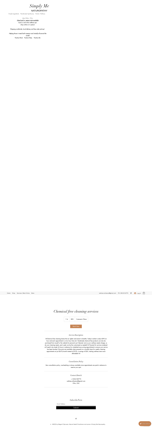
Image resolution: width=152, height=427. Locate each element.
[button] (144, 293)
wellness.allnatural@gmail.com (107, 293)
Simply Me (39, 6)
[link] (76, 326)
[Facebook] (131, 293)
